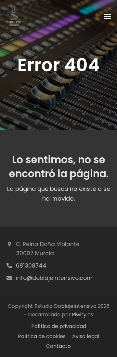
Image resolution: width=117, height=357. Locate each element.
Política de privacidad (58, 326)
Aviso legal (85, 336)
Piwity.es (82, 314)
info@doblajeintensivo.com (54, 278)
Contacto (58, 346)
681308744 (31, 266)
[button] (107, 16)
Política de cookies (42, 336)
